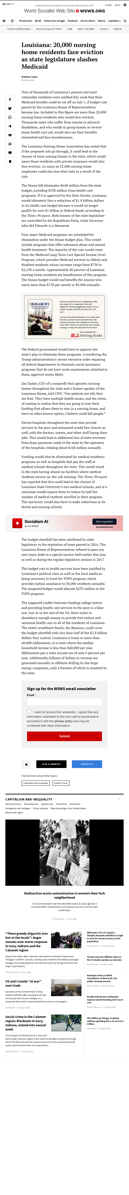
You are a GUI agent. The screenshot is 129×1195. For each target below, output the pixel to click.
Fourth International (19, 29)
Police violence (40, 808)
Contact (108, 5)
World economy (13, 803)
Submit (64, 736)
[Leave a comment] (10, 152)
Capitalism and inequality (35, 783)
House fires (61, 803)
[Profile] (125, 5)
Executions (75, 803)
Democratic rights (14, 812)
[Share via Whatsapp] (10, 117)
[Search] (125, 22)
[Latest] (12, 22)
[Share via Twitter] (10, 108)
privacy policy (64, 721)
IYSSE (69, 29)
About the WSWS (86, 29)
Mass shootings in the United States (68, 808)
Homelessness (31, 803)
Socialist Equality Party (49, 29)
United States (61, 783)
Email (30, 695)
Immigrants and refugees (17, 808)
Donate (118, 29)
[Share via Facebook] (10, 99)
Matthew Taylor (30, 76)
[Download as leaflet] (10, 143)
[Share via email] (10, 135)
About (117, 5)
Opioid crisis (47, 803)
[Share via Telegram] (10, 126)
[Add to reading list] (10, 161)
